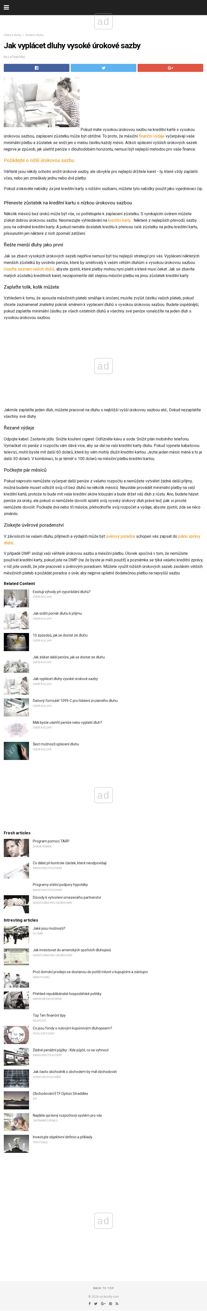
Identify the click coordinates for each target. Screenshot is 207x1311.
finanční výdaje (152, 136)
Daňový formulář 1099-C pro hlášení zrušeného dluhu (75, 701)
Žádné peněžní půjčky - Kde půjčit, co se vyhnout (71, 1050)
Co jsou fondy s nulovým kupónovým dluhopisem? (72, 1028)
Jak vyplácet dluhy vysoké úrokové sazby (65, 679)
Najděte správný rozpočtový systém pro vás (67, 1115)
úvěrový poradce (120, 536)
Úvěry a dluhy (12, 35)
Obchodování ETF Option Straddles (60, 1094)
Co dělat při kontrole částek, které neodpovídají (70, 863)
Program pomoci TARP (51, 841)
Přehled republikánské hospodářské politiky (67, 994)
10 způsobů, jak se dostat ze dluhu (60, 635)
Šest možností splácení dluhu (56, 744)
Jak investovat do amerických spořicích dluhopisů (72, 950)
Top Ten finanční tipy (49, 1015)
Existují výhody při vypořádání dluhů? (62, 592)
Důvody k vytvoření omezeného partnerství (67, 897)
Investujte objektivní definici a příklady (62, 1137)
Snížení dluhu (34, 35)
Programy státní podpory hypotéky (60, 885)
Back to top (103, 1288)
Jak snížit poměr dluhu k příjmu (57, 613)
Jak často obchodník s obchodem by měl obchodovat (75, 1072)
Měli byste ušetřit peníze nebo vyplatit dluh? (67, 722)
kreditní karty (119, 220)
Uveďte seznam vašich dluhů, (29, 269)
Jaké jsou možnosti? (49, 928)
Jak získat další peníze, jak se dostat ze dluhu (69, 657)
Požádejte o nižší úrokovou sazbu (39, 160)
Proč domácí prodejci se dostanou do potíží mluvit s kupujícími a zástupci (90, 972)
